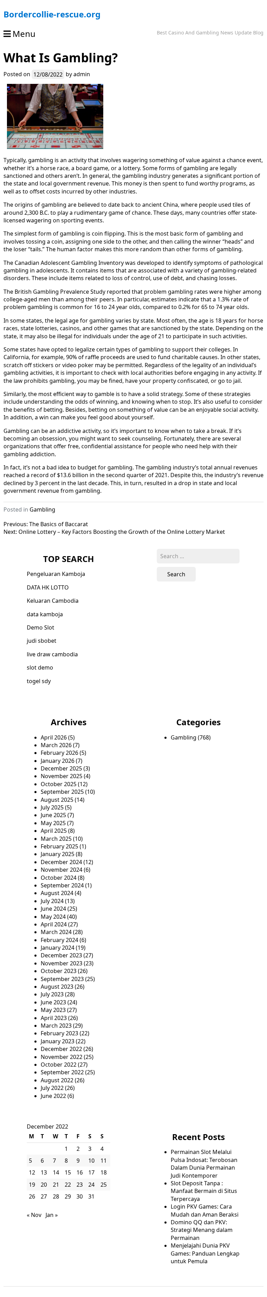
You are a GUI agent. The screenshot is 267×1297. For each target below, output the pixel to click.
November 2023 (61, 963)
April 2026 (54, 737)
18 (103, 1172)
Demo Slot (40, 627)
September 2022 (62, 1072)
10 (91, 1160)
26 (32, 1196)
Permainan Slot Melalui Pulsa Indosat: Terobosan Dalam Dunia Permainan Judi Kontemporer (204, 1163)
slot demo (40, 667)
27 (44, 1196)
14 (56, 1172)
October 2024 (58, 877)
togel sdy (39, 681)
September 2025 (62, 792)
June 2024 (53, 908)
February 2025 (59, 846)
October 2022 (58, 1064)
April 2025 (54, 831)
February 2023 (59, 1033)
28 (56, 1196)
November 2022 (61, 1057)
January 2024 (57, 947)
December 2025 (61, 768)
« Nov (34, 1215)
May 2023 (53, 1010)
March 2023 (56, 1025)
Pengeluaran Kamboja (56, 574)
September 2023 (62, 979)
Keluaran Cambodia (53, 600)
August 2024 (57, 893)
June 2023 (53, 1002)
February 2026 (59, 753)
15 (68, 1172)
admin (81, 74)
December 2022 (61, 1049)
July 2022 (52, 1088)
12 (32, 1172)
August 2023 (57, 986)
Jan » (52, 1215)
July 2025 (52, 807)
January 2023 (57, 1041)
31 (91, 1196)
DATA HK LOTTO (48, 587)
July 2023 (52, 994)
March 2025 (56, 839)
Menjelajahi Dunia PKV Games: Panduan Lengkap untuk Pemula (205, 1253)
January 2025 (57, 854)
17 (91, 1172)
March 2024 (56, 932)
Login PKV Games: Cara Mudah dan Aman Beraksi (204, 1210)
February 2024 (59, 940)
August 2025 (57, 800)
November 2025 (61, 776)
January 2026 (57, 761)
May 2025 (53, 823)
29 (68, 1196)
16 (79, 1172)
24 (91, 1184)
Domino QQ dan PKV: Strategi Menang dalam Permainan (202, 1230)
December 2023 (61, 955)
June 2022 (53, 1096)
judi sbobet (41, 640)
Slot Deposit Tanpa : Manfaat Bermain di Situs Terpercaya (204, 1191)
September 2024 (62, 885)
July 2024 (52, 901)
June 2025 (53, 815)
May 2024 (53, 916)
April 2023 (54, 1018)
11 (103, 1160)
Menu (24, 33)
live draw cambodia (52, 654)
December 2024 (61, 862)
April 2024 (54, 924)
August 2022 (57, 1080)
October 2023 (58, 971)
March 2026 (56, 745)
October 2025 (58, 784)
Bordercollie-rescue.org (51, 14)
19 (32, 1184)
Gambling (42, 509)
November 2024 (61, 869)
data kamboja (45, 614)
